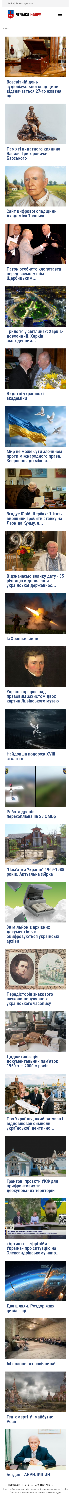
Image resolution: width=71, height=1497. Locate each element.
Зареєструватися (24, 3)
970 (37, 1484)
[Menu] (59, 14)
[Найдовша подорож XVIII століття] (35, 729)
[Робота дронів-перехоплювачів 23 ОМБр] (35, 786)
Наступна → (46, 1484)
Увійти (11, 3)
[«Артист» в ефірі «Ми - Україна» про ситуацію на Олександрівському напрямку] (35, 1218)
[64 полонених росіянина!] (35, 1338)
